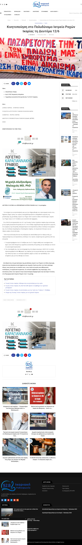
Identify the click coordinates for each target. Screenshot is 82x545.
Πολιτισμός (26, 11)
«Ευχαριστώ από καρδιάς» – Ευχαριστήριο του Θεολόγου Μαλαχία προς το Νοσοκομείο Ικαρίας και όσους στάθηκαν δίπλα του (75, 200)
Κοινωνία (16, 20)
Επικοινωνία (65, 486)
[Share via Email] (29, 83)
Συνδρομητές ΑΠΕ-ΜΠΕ (68, 490)
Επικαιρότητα (7, 11)
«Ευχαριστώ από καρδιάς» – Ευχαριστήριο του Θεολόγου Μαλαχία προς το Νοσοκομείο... (15, 408)
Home (9, 20)
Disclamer (44, 490)
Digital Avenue (60, 542)
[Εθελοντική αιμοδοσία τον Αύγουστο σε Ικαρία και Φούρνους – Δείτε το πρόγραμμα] (43, 395)
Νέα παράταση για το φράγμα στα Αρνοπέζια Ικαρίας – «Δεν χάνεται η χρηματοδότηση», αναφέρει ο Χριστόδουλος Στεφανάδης (75, 170)
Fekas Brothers (52, 542)
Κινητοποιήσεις (33, 20)
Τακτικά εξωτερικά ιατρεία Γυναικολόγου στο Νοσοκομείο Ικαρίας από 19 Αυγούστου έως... (15, 434)
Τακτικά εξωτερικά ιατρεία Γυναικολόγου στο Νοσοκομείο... (17, 540)
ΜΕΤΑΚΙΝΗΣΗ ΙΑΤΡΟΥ (21, 300)
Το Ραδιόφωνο (7, 14)
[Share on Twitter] (21, 83)
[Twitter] (2, 4)
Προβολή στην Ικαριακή (48, 486)
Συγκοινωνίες (44, 11)
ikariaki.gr (32, 34)
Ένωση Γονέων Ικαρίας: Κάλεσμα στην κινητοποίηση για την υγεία (24, 283)
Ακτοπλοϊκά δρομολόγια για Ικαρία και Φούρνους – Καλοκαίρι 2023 (59, 509)
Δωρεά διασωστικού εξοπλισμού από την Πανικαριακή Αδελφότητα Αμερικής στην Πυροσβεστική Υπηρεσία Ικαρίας (75, 227)
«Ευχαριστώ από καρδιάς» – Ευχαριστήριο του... (18, 523)
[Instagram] (4, 4)
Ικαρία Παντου (53, 11)
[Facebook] (0, 4)
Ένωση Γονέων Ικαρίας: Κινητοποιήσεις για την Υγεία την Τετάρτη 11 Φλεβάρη (28, 290)
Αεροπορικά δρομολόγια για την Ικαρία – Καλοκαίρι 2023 (57, 512)
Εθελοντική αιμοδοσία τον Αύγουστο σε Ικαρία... (17, 531)
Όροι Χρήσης (65, 488)
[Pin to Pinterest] (25, 83)
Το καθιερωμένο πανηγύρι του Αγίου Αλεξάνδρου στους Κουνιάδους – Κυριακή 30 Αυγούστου (75, 120)
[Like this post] (13, 83)
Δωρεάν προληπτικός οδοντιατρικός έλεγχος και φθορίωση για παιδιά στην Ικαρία (42, 434)
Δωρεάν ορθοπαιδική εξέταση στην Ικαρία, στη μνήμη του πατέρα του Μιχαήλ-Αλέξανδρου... (15, 459)
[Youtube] (6, 4)
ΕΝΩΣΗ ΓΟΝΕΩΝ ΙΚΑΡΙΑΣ (8, 300)
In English (17, 14)
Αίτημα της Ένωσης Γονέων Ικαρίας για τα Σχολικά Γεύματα (22, 292)
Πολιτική (24, 20)
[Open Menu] (0, 13)
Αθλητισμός (36, 11)
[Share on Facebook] (17, 83)
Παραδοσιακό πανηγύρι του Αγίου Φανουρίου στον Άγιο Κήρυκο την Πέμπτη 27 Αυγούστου (75, 144)
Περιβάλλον (17, 11)
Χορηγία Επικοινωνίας (48, 488)
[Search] (81, 4)
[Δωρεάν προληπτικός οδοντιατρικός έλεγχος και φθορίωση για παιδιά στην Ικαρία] (43, 421)
